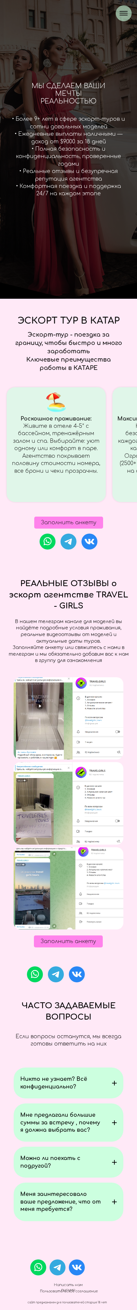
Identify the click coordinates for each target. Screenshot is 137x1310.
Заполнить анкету (68, 523)
